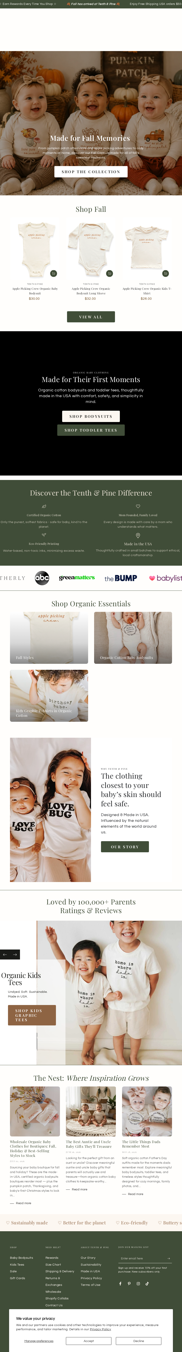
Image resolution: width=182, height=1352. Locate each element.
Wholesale (53, 1291)
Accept (89, 1341)
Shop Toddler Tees (91, 430)
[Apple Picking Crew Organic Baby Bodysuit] (35, 248)
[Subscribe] (169, 1258)
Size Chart (53, 1264)
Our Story (125, 846)
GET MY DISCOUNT (149, 721)
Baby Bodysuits (21, 1257)
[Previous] (5, 954)
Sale (13, 1271)
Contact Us (54, 1305)
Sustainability (91, 1264)
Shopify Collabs (57, 1298)
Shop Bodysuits (91, 416)
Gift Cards (17, 1278)
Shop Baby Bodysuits (29, 1013)
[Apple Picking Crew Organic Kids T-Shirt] (147, 248)
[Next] (15, 954)
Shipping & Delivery (60, 1271)
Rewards (52, 1257)
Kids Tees (17, 1264)
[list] (91, 530)
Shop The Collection (91, 171)
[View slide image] (79, 993)
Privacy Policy (100, 1329)
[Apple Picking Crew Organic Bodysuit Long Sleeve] (91, 248)
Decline (138, 1341)
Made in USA (90, 1271)
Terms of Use (90, 1285)
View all (91, 316)
